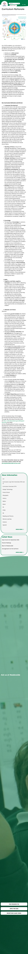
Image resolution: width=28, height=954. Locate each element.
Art (3, 479)
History (4, 498)
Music (4, 504)
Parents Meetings (6, 542)
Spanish (5, 525)
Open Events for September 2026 (10, 540)
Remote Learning (7, 519)
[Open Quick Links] (15, 5)
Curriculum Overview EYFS (9, 486)
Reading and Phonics (8, 516)
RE (3, 513)
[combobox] (13, 3)
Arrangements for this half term (10, 548)
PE (3, 507)
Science (5, 522)
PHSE (4, 510)
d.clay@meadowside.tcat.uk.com (11, 463)
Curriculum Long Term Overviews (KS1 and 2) (14, 482)
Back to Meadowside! (7, 545)
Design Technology (8, 489)
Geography (5, 495)
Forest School (6, 492)
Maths (4, 501)
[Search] (19, 3)
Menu (25, 4)
